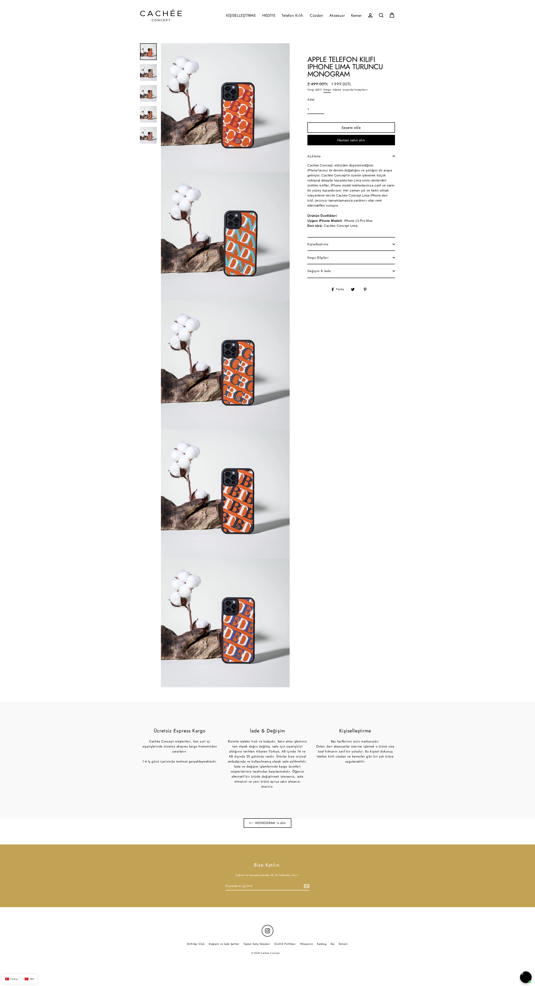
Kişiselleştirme (317, 244)
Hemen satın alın (351, 140)
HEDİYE (269, 15)
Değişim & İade (319, 271)
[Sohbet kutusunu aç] (526, 977)
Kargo (327, 90)
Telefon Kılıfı (292, 15)
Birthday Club (196, 944)
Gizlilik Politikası (285, 944)
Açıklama (314, 156)
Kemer (356, 15)
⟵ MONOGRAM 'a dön (267, 823)
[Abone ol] (306, 886)
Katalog (321, 944)
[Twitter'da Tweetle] (355, 289)
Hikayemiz (306, 944)
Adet (311, 99)
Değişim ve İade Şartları (224, 944)
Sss (333, 944)
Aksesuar (337, 15)
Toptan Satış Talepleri (256, 944)
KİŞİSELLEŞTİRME (241, 15)
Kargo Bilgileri (318, 257)
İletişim (343, 944)
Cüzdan (316, 15)
